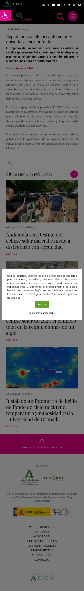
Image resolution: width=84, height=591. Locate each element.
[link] (5, 15)
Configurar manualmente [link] (42, 313)
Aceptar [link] (42, 304)
